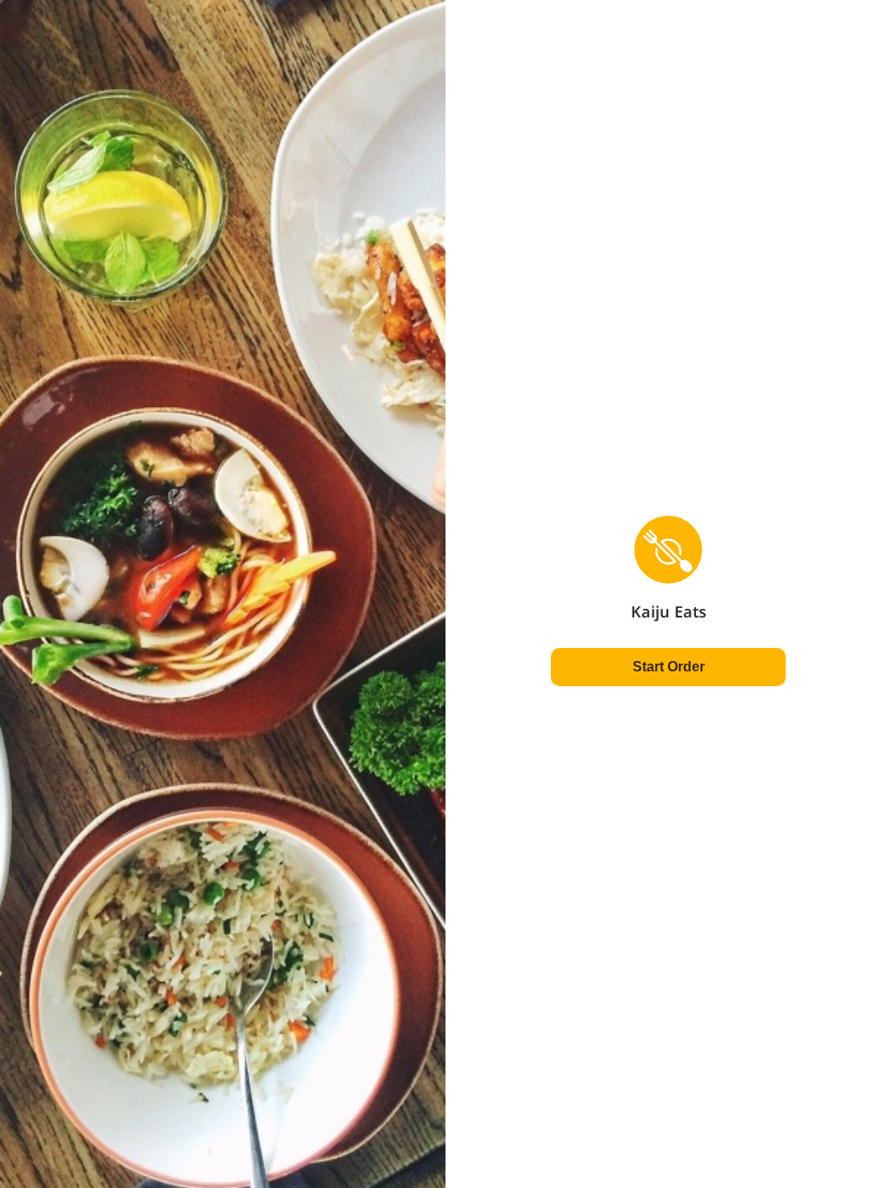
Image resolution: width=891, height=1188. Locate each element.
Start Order (669, 666)
